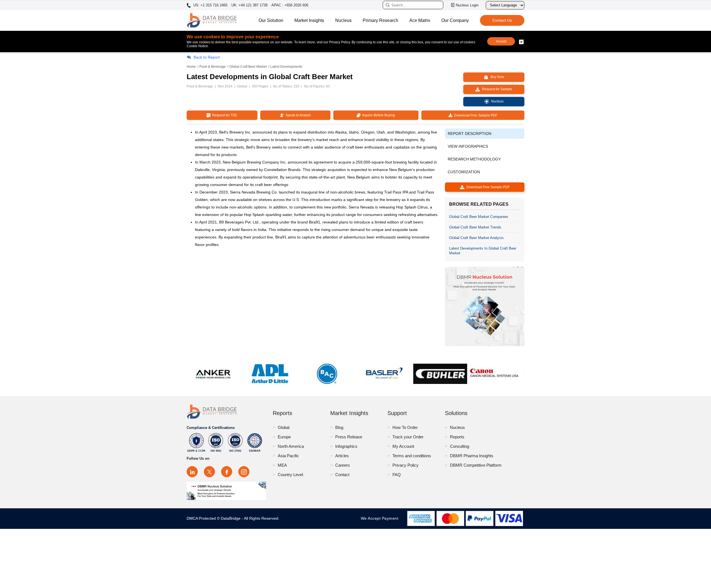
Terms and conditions (411, 455)
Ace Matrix (419, 20)
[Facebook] (226, 471)
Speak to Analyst (297, 115)
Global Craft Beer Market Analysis (476, 238)
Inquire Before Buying (377, 115)
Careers (342, 465)
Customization (464, 172)
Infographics (346, 446)
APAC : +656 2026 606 (289, 5)
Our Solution (271, 20)
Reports (457, 436)
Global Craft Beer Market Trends (475, 227)
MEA (282, 465)
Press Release (348, 436)
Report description (469, 133)
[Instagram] (243, 471)
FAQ (396, 474)
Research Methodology (474, 159)
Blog (339, 427)
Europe (284, 436)
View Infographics (468, 146)
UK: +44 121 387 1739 (249, 5)
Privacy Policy (405, 465)
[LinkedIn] (192, 471)
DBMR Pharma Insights (471, 455)
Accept (501, 41)
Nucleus (343, 20)
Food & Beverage (212, 67)
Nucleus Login (467, 5)
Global (283, 427)
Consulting (459, 446)
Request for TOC (224, 115)
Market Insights (309, 20)
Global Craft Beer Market (248, 67)
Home (191, 67)
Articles (342, 455)
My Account (403, 446)
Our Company (455, 20)
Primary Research (380, 20)
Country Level (290, 474)
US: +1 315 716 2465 (209, 5)
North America (291, 446)
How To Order (405, 427)
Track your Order (408, 436)
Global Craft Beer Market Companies (478, 217)
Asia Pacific (288, 455)
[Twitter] (209, 471)
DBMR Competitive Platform (476, 465)
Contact (342, 474)
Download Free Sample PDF (474, 115)
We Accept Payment (381, 518)
